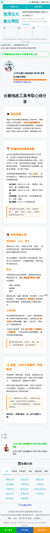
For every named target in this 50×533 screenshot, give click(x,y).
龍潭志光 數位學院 (11, 17)
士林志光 (25, 484)
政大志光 (10, 498)
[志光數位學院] (25, 505)
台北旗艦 (10, 484)
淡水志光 (10, 494)
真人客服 (8, 530)
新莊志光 (40, 479)
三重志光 (40, 484)
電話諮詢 (42, 530)
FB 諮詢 (24, 530)
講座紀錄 (35, 2)
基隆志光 (10, 479)
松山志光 (25, 479)
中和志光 (40, 494)
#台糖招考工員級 (20, 82)
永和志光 (10, 489)
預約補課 (38, 7)
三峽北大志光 (39, 489)
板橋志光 (25, 494)
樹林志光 (25, 498)
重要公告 (14, 7)
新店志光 (24, 489)
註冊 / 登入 (45, 2)
